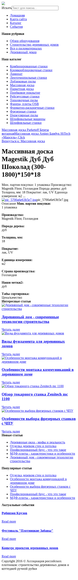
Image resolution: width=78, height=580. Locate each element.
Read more (9, 521)
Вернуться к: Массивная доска (23, 141)
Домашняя (17, 15)
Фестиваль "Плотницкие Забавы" (27, 530)
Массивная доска (22, 85)
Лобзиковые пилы (23, 81)
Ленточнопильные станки (28, 77)
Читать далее (11, 329)
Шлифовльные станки (26, 122)
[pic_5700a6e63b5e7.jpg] (19, 200)
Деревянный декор (23, 52)
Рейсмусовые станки (25, 96)
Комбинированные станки (29, 66)
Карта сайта (18, 19)
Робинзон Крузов (14, 513)
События (16, 26)
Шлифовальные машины (27, 119)
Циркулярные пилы (24, 115)
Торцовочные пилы (24, 100)
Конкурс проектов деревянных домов (30, 548)
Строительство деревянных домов (34, 44)
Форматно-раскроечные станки (32, 107)
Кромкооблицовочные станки (31, 70)
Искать (7, 8)
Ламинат (16, 74)
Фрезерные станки (23, 111)
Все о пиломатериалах (26, 48)
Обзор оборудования (24, 41)
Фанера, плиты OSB (24, 104)
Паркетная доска (22, 89)
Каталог (15, 23)
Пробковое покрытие (25, 92)
